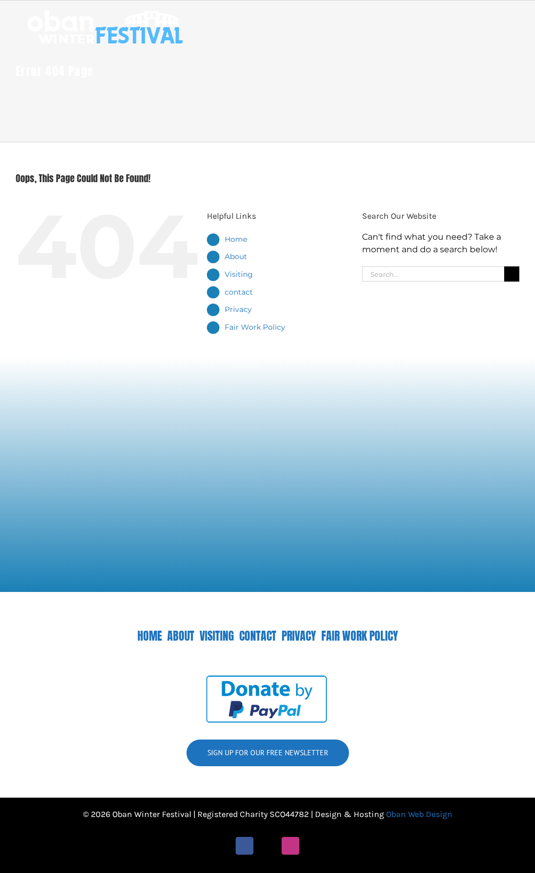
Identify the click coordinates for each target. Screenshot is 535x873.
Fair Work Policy (255, 327)
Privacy (238, 309)
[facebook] (244, 846)
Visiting (239, 274)
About (236, 256)
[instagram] (290, 846)
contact (239, 292)
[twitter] (267, 846)
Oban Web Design (419, 814)
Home (236, 239)
